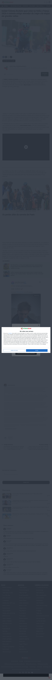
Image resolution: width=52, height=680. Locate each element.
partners (10, 333)
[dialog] (26, 340)
